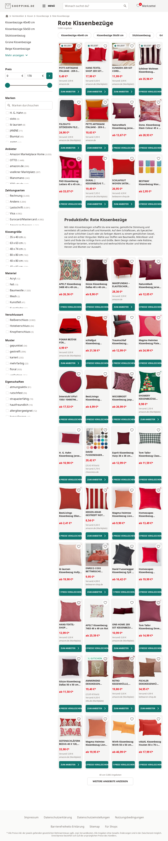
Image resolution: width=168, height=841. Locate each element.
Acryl (15, 278)
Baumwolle (20, 290)
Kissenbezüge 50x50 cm (20, 29)
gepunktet (18, 345)
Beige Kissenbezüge (17, 48)
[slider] (7, 85)
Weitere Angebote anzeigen (110, 781)
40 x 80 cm (19, 261)
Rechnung (20, 195)
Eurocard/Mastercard (27, 219)
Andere (18, 201)
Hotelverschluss (22, 326)
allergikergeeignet (23, 410)
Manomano (20, 178)
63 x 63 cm (18, 243)
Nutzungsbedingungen (129, 817)
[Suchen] (125, 6)
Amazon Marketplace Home (31, 154)
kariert (17, 357)
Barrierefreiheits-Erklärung (67, 826)
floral (16, 369)
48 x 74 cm (18, 249)
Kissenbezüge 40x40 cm (20, 22)
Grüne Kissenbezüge (18, 42)
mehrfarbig (19, 363)
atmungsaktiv (20, 387)
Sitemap (95, 826)
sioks (14, 118)
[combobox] (96, 6)
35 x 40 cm (18, 237)
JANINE (16, 130)
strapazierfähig (21, 399)
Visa (16, 213)
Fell (14, 284)
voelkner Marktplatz (25, 172)
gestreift (18, 351)
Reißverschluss (22, 320)
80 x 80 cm (19, 255)
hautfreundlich (21, 405)
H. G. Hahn (18, 113)
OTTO (17, 160)
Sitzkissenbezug (15, 35)
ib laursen (17, 124)
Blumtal (17, 136)
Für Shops (111, 826)
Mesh (15, 296)
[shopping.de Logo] (19, 6)
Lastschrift (20, 207)
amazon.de (19, 166)
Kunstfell (17, 302)
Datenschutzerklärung (58, 817)
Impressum (31, 817)
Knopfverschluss (22, 332)
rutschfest (18, 393)
